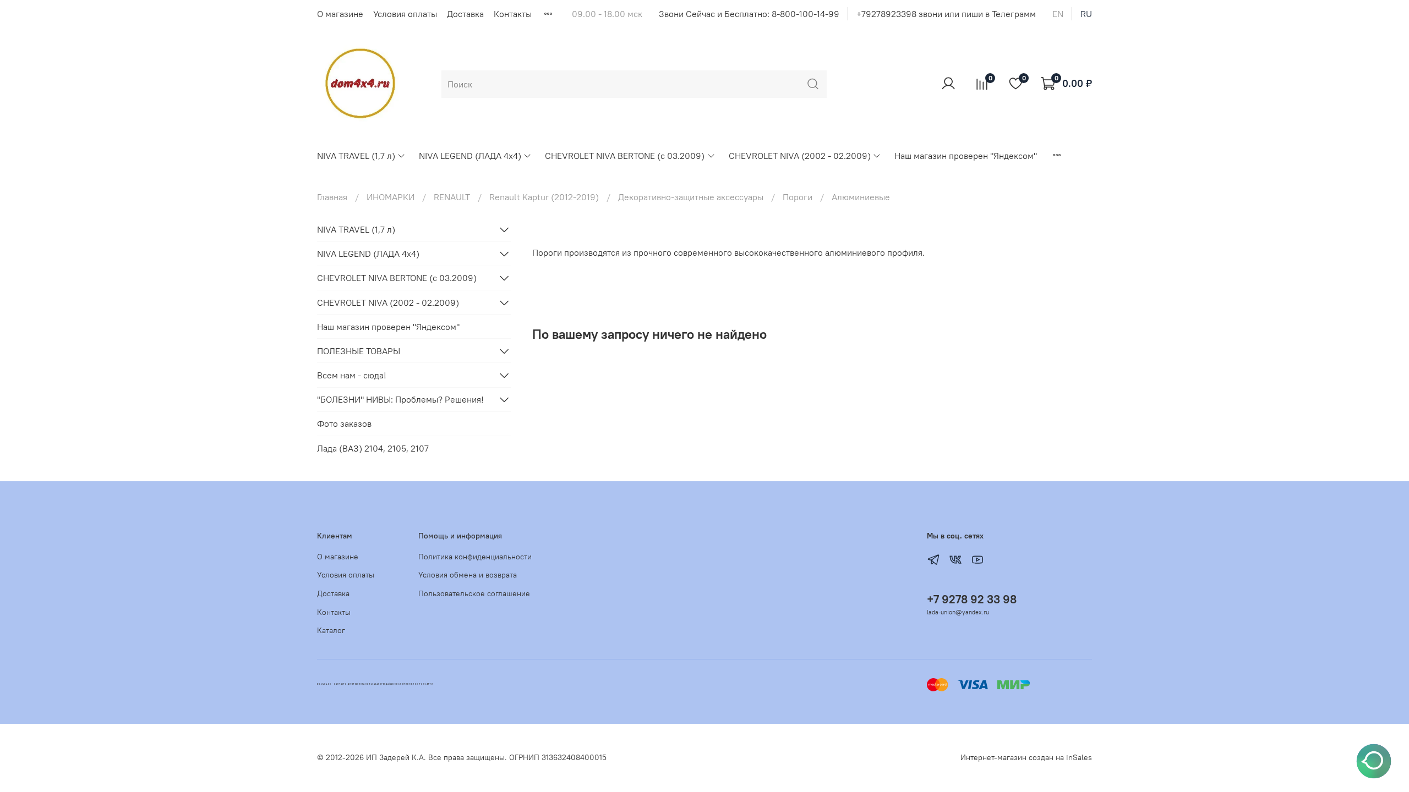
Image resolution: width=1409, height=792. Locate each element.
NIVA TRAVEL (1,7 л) (356, 155)
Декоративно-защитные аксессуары (690, 196)
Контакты (513, 13)
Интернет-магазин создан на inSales (1026, 757)
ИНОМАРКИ (390, 196)
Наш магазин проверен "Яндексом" (965, 155)
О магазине (340, 13)
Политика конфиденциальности (475, 557)
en (1057, 13)
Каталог (331, 630)
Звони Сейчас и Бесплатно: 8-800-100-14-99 (749, 13)
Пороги (797, 196)
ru (1086, 13)
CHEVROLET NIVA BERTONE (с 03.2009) (624, 155)
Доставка (465, 13)
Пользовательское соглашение (474, 593)
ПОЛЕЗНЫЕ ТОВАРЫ (358, 350)
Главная (332, 196)
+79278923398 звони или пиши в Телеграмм (946, 13)
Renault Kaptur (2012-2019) (544, 196)
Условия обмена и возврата (467, 575)
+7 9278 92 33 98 (972, 599)
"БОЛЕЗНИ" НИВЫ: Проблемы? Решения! (400, 399)
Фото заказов (344, 423)
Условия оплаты (405, 13)
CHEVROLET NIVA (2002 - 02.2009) (800, 155)
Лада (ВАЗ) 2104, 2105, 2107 (373, 448)
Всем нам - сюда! (351, 375)
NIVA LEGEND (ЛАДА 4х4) (470, 155)
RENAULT (452, 196)
